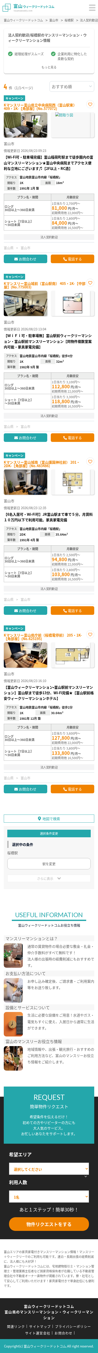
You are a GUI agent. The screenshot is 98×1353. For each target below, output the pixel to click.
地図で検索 (51, 818)
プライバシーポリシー (73, 1326)
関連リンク (16, 1326)
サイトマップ (40, 1326)
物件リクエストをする (49, 1224)
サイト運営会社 (37, 1333)
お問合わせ (27, 258)
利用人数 (18, 1182)
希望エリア (20, 1154)
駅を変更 (49, 863)
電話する (75, 258)
